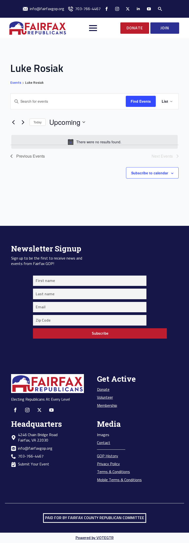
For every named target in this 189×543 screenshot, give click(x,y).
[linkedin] (138, 8)
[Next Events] (23, 122)
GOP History (107, 456)
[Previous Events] (13, 122)
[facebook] (106, 8)
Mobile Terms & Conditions (119, 480)
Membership (107, 406)
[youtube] (148, 8)
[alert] (94, 142)
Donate (103, 390)
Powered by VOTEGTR (95, 538)
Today (37, 122)
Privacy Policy (108, 464)
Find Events (141, 101)
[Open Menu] (93, 28)
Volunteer (105, 397)
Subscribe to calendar (149, 172)
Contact (103, 443)
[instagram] (117, 8)
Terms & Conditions (113, 472)
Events (15, 82)
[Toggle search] (160, 8)
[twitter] (127, 8)
